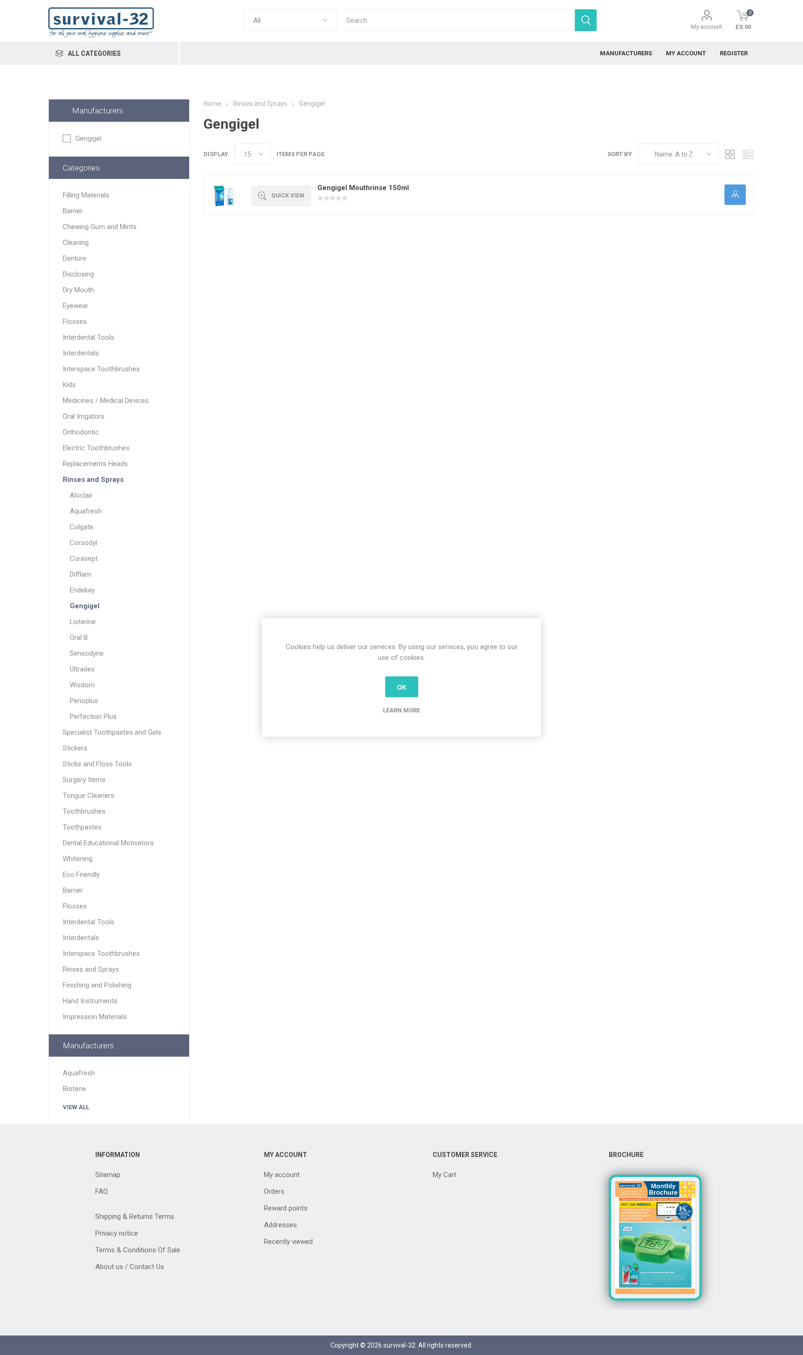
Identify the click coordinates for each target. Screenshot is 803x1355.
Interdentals (81, 353)
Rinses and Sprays (93, 479)
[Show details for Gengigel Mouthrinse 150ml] (224, 194)
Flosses (75, 321)
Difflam (80, 574)
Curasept (84, 558)
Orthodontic (81, 432)
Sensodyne (87, 653)
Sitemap (107, 1175)
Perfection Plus (93, 716)
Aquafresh (86, 511)
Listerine (83, 622)
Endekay (82, 590)
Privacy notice (116, 1233)
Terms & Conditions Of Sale (137, 1250)
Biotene (74, 1089)
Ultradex (82, 669)
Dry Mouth (78, 290)
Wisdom (82, 685)
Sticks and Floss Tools (97, 764)
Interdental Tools (88, 337)
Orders (274, 1191)
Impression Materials (95, 1017)
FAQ (101, 1191)
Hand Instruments (90, 1001)
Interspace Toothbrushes (101, 369)
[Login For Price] (735, 194)
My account (706, 26)
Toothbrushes (84, 811)
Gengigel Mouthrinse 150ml (363, 188)
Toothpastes (82, 827)
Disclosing (78, 274)
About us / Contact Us (129, 1267)
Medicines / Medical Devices (106, 400)
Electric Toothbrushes (96, 448)
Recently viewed (288, 1241)
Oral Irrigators (84, 416)
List (748, 154)
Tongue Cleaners (88, 795)
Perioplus (84, 701)
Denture (74, 258)
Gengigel (88, 138)
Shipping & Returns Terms (134, 1216)
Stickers (75, 748)
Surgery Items (84, 780)
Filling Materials (86, 195)
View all (76, 1107)
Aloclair (81, 495)
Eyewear (75, 306)
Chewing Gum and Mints (100, 227)
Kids (69, 385)
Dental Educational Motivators (108, 843)
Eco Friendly (81, 874)
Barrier (73, 211)
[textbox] (455, 20)
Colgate (81, 527)
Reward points (286, 1208)
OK (402, 687)
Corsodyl (83, 543)
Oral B (79, 637)
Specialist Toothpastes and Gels (112, 732)
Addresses (280, 1225)
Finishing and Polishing (97, 985)
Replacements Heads (95, 464)
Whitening (77, 859)
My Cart (444, 1175)
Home (212, 103)
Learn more (401, 710)
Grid (730, 154)
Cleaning (76, 242)
